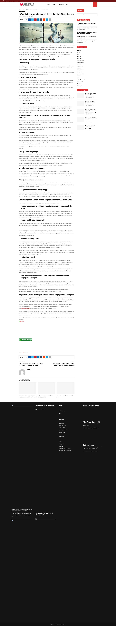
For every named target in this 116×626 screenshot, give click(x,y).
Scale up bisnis (80, 81)
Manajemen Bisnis (80, 74)
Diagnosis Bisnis (80, 62)
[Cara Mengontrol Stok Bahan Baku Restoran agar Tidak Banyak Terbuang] (80, 111)
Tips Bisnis (79, 83)
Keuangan (23, 11)
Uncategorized (80, 85)
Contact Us (61, 4)
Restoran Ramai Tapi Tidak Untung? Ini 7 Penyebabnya (90, 127)
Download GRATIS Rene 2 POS (65, 450)
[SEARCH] (96, 14)
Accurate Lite (62, 427)
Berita (78, 52)
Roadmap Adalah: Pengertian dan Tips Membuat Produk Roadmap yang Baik (63, 364)
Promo (60, 441)
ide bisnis (79, 64)
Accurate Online (62, 425)
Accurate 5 (61, 423)
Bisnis (20, 11)
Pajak (78, 77)
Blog (67, 4)
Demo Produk (62, 443)
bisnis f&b (79, 56)
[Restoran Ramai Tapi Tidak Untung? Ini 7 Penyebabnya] (80, 127)
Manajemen (79, 72)
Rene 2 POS (61, 430)
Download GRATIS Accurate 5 (65, 448)
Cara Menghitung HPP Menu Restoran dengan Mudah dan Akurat (90, 103)
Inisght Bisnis (79, 66)
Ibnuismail (25, 352)
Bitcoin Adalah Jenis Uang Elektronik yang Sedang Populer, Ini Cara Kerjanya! (27, 396)
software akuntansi (25, 308)
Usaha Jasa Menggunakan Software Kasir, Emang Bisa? (45, 396)
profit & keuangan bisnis (82, 79)
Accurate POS (62, 432)
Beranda (61, 410)
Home (48, 4)
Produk (53, 4)
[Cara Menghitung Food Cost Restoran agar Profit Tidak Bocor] (80, 119)
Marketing (79, 75)
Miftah (21, 16)
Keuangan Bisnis (80, 70)
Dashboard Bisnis (80, 60)
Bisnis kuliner (79, 58)
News (60, 413)
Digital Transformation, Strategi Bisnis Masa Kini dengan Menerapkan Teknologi (31, 364)
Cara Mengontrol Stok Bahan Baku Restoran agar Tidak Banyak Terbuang (87, 33)
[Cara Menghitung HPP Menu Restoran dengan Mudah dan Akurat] (80, 103)
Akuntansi (79, 50)
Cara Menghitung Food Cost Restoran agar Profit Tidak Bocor (91, 119)
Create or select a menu (21, 0)
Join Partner (61, 444)
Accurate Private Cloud (64, 429)
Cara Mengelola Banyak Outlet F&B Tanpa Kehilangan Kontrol (90, 95)
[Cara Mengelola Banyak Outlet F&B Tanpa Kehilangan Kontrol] (80, 95)
